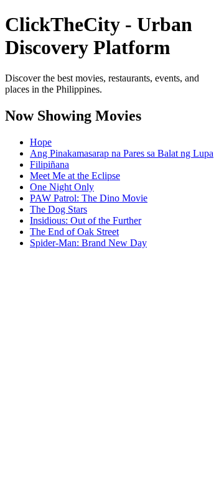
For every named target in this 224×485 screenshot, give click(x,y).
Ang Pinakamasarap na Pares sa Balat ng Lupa (121, 153)
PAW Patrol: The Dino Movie (88, 198)
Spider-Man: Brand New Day (88, 243)
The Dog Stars (58, 209)
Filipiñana (49, 164)
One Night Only (62, 187)
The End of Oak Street (74, 231)
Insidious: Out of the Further (85, 220)
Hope (41, 142)
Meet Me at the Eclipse (75, 175)
